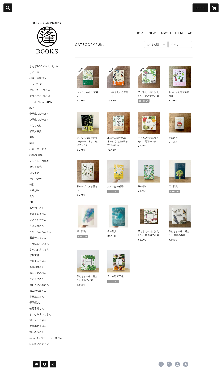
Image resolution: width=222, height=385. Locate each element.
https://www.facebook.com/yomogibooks (161, 364)
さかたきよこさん (39, 249)
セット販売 (35, 166)
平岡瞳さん (35, 302)
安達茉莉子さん (37, 214)
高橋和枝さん (36, 267)
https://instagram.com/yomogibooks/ (177, 364)
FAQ (189, 33)
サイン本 (34, 72)
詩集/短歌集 (35, 155)
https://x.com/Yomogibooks (169, 364)
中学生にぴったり (39, 113)
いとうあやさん (37, 220)
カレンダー (35, 178)
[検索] (7, 7)
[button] (200, 7)
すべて (174, 44)
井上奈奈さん (36, 226)
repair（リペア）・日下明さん (45, 338)
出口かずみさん (37, 273)
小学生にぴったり (39, 119)
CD (31, 202)
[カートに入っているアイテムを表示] (214, 7)
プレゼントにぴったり (41, 90)
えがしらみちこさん (40, 231)
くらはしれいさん (39, 243)
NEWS (153, 33)
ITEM (179, 33)
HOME (140, 33)
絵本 (31, 107)
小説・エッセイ (37, 149)
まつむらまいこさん (40, 314)
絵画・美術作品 (37, 78)
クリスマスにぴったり (41, 96)
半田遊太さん (36, 296)
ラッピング (35, 84)
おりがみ (34, 190)
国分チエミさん (37, 237)
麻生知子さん (36, 208)
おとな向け (35, 125)
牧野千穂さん (36, 308)
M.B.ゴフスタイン (39, 344)
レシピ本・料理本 (39, 161)
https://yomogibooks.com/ (185, 364)
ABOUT (166, 33)
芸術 (31, 143)
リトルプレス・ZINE (40, 102)
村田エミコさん (37, 320)
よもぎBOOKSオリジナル (43, 66)
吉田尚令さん (36, 332)
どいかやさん (36, 279)
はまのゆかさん (37, 290)
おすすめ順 (153, 44)
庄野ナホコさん (37, 261)
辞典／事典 (35, 131)
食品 (31, 196)
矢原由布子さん (37, 326)
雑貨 (31, 184)
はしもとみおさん (39, 285)
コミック (34, 172)
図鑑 (31, 137)
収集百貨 (34, 255)
